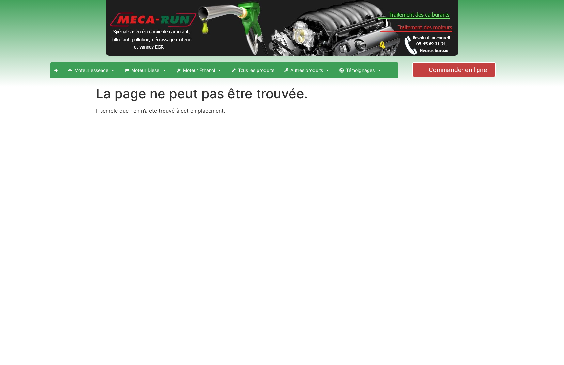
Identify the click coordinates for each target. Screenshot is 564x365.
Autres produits (306, 70)
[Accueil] (55, 70)
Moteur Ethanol (199, 70)
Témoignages (360, 70)
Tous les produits (256, 70)
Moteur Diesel (145, 70)
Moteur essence (91, 70)
